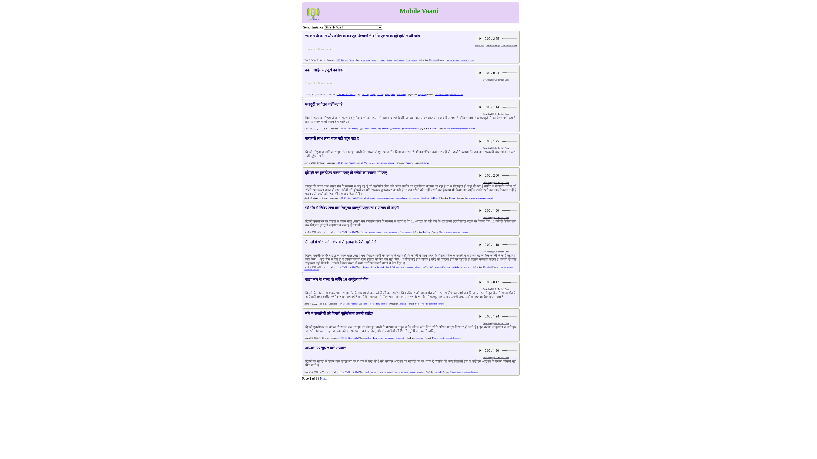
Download (479, 45)
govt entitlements (442, 267)
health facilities (392, 267)
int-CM (372, 163)
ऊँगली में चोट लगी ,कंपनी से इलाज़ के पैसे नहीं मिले (340, 242)
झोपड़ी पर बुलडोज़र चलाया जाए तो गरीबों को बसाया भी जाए (346, 172)
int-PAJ (364, 163)
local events (378, 338)
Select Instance (313, 27)
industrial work (377, 267)
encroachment (401, 198)
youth (374, 60)
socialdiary (401, 94)
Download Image (493, 45)
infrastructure (369, 198)
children (434, 198)
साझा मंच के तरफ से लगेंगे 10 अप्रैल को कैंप (336, 279)
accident (367, 338)
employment (399, 60)
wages (373, 94)
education (425, 198)
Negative (433, 60)
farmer (389, 60)
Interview (426, 163)
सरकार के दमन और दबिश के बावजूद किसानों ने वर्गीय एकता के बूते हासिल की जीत (362, 36)
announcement (375, 232)
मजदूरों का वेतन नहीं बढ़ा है (323, 104)
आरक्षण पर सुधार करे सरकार (325, 348)
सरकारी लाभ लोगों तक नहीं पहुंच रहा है (332, 138)
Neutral (452, 198)
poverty (374, 372)
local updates (411, 60)
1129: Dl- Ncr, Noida (345, 60)
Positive (433, 129)
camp (385, 232)
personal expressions (385, 198)
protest (382, 60)
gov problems (407, 267)
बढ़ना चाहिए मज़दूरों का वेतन (324, 70)
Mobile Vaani (419, 11)
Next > (324, 378)
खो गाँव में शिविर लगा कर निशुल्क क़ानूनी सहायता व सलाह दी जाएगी (352, 207)
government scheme (410, 129)
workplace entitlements (461, 267)
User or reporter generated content (460, 60)
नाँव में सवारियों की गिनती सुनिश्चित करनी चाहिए (339, 313)
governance (365, 60)
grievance (365, 267)
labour (380, 94)
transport (400, 338)
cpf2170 (365, 94)
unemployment (416, 372)
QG (431, 267)
